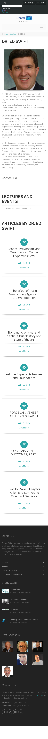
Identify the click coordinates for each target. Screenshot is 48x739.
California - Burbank (18, 600)
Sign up (30, 2)
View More (23, 268)
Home (6, 34)
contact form (38, 695)
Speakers (13, 34)
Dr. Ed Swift (25, 263)
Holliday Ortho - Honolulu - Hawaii (24, 620)
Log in (42, 2)
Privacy (5, 566)
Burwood (14, 610)
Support (5, 563)
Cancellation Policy (10, 570)
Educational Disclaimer (12, 574)
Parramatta (15, 590)
